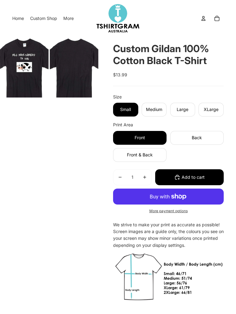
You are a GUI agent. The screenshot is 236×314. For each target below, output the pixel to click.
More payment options (168, 211)
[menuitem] (18, 18)
